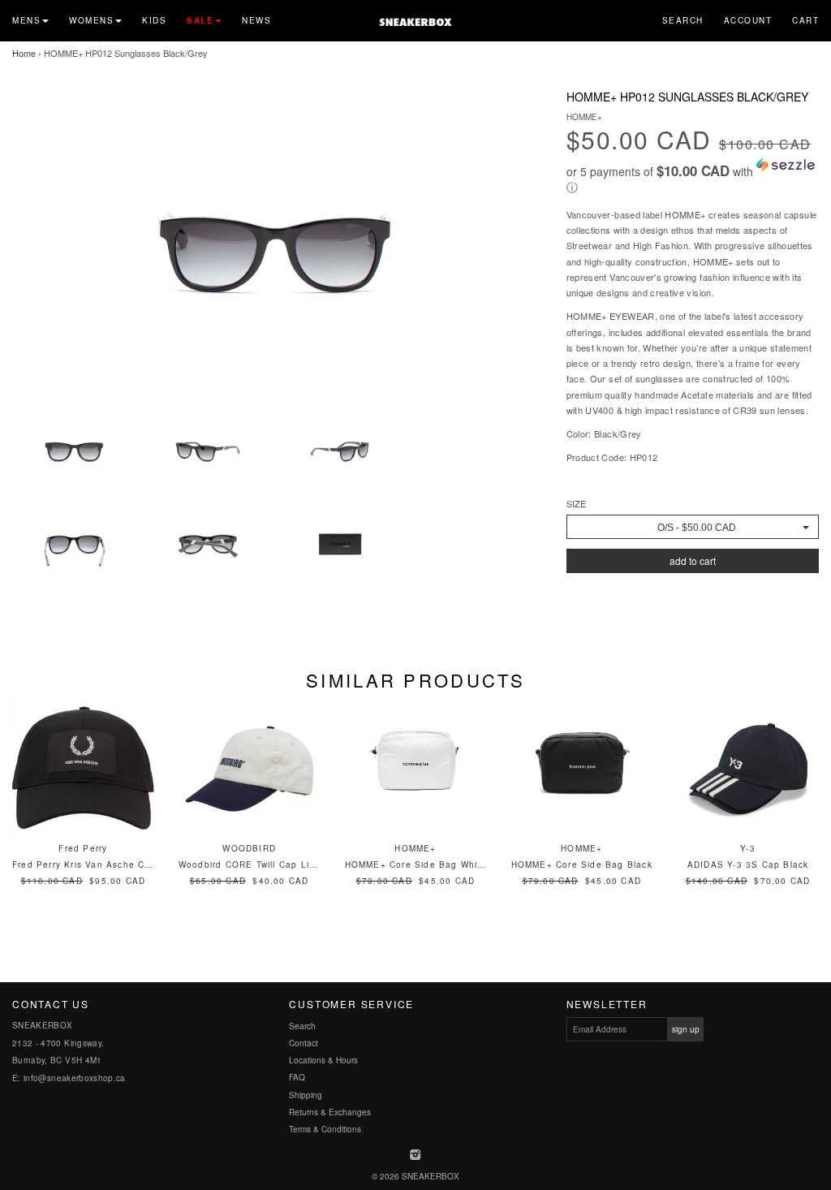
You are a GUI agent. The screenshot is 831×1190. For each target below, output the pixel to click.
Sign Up (686, 1029)
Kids (154, 20)
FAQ (297, 1077)
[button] (692, 176)
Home (24, 52)
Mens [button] (26, 20)
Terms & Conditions (325, 1129)
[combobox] (692, 527)
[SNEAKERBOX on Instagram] (416, 1156)
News (256, 20)
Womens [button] (91, 20)
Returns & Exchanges (330, 1112)
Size (576, 504)
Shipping (305, 1095)
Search (683, 20)
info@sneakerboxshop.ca (75, 1078)
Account (748, 20)
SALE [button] (200, 20)
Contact (303, 1043)
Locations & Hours (323, 1060)
